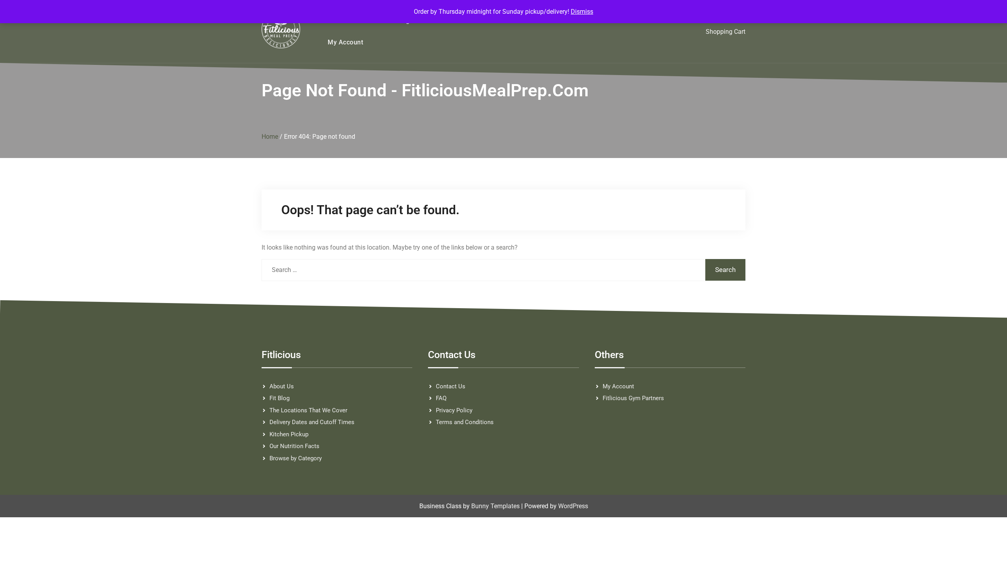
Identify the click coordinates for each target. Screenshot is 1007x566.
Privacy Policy (454, 410)
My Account (345, 42)
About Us (281, 386)
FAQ (441, 398)
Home (270, 136)
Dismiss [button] (582, 11)
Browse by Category (295, 458)
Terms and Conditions (465, 422)
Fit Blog (279, 398)
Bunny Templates (495, 506)
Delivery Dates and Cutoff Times (311, 422)
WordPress (573, 506)
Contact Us (450, 386)
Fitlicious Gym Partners (633, 398)
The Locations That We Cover (308, 410)
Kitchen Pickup (288, 434)
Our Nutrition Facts (294, 446)
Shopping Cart (725, 31)
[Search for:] (503, 270)
